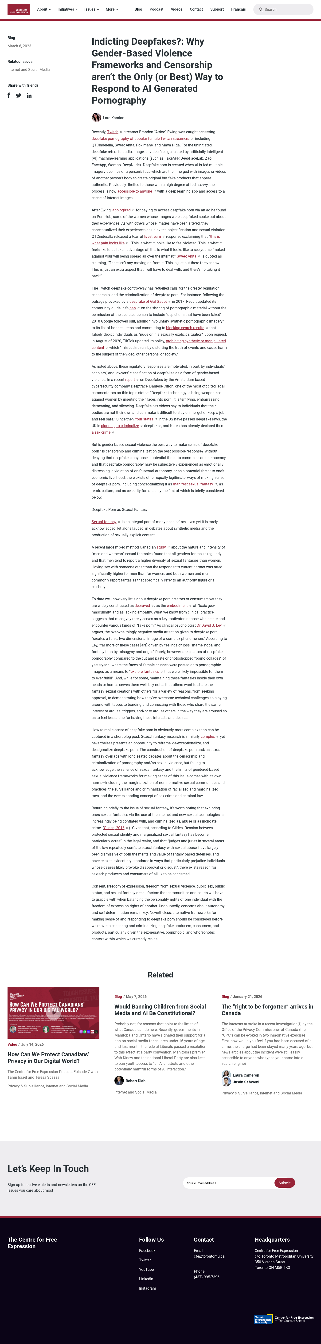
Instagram (147, 1288)
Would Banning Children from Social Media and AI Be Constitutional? (160, 1010)
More (110, 9)
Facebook (147, 1250)
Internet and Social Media (29, 69)
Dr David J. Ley (209, 625)
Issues (89, 9)
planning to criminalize (120, 426)
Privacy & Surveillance (26, 1086)
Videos (176, 9)
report (130, 379)
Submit (285, 1182)
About (42, 9)
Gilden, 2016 (114, 828)
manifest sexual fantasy (193, 484)
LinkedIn (146, 1279)
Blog (138, 9)
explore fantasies (145, 671)
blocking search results (185, 328)
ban (132, 308)
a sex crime (101, 432)
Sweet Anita (186, 256)
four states (144, 419)
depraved (142, 605)
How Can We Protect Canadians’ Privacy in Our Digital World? (48, 1057)
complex (208, 736)
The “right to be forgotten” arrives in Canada (267, 1010)
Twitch (112, 132)
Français (238, 9)
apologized (121, 210)
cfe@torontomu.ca (209, 1256)
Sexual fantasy (104, 522)
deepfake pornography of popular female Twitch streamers (140, 138)
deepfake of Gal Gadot (148, 301)
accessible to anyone (134, 191)
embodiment (177, 605)
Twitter (145, 1260)
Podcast (156, 9)
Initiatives (66, 9)
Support (217, 9)
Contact (196, 9)
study (161, 547)
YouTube (146, 1269)
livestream (152, 236)
